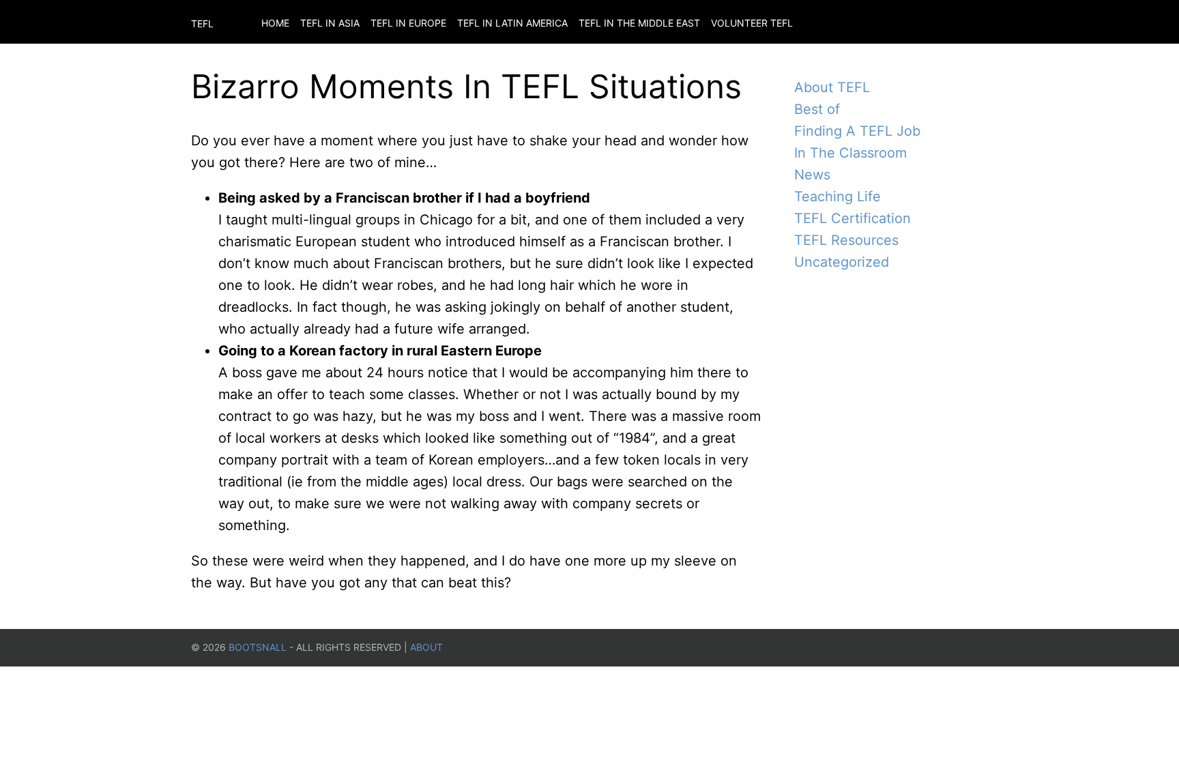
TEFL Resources (846, 240)
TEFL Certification (852, 218)
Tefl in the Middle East (639, 23)
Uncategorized (841, 262)
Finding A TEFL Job (857, 131)
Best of (817, 109)
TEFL (202, 23)
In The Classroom (850, 153)
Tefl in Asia (330, 23)
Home (275, 23)
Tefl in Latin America (512, 23)
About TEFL (832, 87)
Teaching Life (837, 196)
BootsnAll (258, 647)
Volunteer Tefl (752, 23)
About (426, 647)
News (812, 174)
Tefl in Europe (408, 23)
